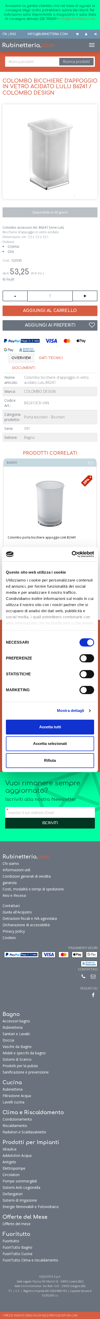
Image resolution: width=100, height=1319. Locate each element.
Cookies (9, 937)
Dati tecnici (51, 358)
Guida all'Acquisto (17, 912)
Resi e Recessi (14, 895)
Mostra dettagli (70, 710)
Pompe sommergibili (20, 1181)
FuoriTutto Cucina (17, 1253)
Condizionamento (17, 1119)
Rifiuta (50, 760)
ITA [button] (5, 34)
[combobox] (50, 62)
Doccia (8, 1040)
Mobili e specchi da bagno (24, 1052)
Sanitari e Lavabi (16, 1033)
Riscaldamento (15, 1125)
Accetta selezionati (50, 743)
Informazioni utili (16, 869)
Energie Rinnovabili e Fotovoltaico (31, 1206)
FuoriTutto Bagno (17, 1247)
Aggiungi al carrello (50, 310)
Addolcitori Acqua (17, 1155)
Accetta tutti (50, 727)
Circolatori (11, 1174)
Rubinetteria (13, 1027)
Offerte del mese (17, 1223)
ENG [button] (13, 34)
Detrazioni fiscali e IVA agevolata (30, 918)
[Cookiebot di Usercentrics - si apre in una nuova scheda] (72, 554)
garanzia (10, 882)
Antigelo (9, 1161)
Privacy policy (14, 931)
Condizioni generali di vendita (27, 876)
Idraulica (9, 1149)
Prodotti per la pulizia (20, 1065)
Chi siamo (11, 863)
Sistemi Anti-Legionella (21, 1187)
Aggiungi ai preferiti (50, 325)
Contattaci (11, 905)
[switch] (86, 658)
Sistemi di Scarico (17, 1059)
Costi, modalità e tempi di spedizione (33, 889)
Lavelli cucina (13, 1102)
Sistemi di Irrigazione (20, 1200)
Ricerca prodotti (76, 61)
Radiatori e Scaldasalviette (24, 1132)
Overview (21, 358)
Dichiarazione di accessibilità (26, 924)
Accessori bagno (16, 1021)
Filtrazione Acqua (17, 1095)
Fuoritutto (11, 1240)
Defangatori (13, 1193)
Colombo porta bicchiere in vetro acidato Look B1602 (51, 537)
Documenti (23, 368)
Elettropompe (14, 1168)
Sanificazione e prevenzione (26, 1072)
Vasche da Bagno (17, 1046)
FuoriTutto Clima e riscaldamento (30, 1260)
